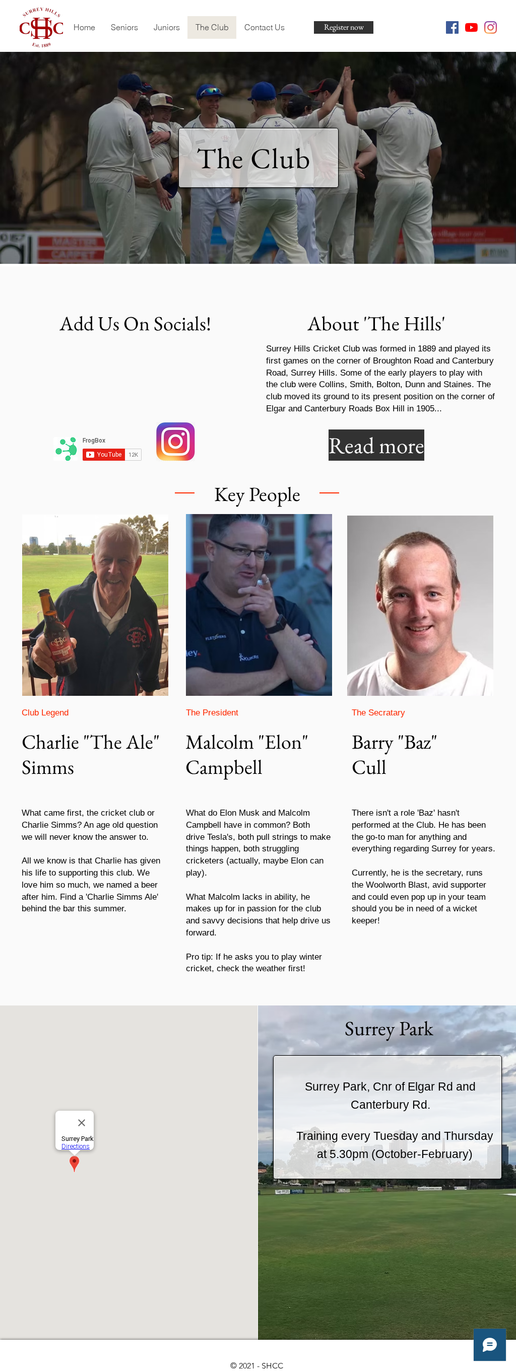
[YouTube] (471, 27)
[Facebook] (452, 27)
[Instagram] (490, 27)
